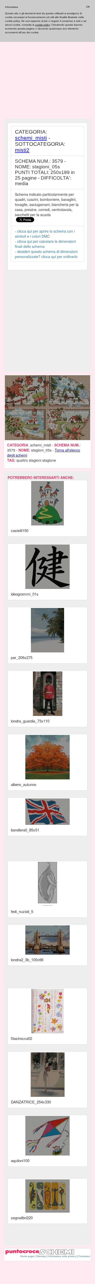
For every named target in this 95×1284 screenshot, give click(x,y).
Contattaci (84, 1256)
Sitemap (41, 1256)
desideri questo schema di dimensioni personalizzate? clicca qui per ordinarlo (46, 254)
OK (88, 6)
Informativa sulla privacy (62, 1256)
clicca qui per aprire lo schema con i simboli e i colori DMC (45, 234)
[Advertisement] (47, 69)
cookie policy (42, 24)
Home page (27, 1256)
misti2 (22, 150)
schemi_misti (31, 138)
